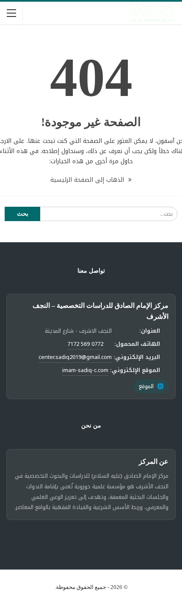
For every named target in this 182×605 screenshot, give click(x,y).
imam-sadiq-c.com (85, 370)
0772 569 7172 (85, 344)
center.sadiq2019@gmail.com (75, 357)
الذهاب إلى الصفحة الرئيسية (88, 180)
